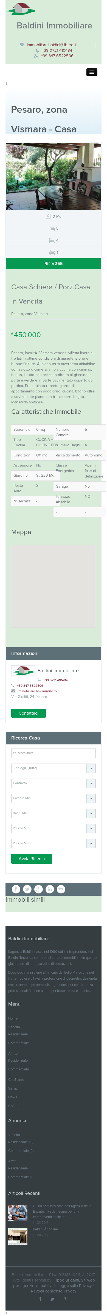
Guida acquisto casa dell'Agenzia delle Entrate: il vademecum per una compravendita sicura (62, 1211)
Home (13, 1018)
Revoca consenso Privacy (53, 1291)
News (12, 1097)
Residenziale (18, 1034)
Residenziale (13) (20, 1142)
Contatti (14, 1106)
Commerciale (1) (20, 1177)
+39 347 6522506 (57, 56)
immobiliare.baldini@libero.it (51, 45)
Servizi (13, 1088)
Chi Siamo (16, 1080)
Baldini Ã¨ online (45, 1229)
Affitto (13, 1053)
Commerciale (18, 1043)
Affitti (12, 1161)
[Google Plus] (65, 1299)
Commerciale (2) (20, 1151)
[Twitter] (52, 1299)
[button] (61, 889)
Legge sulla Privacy (75, 1286)
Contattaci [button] (28, 713)
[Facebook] (40, 1299)
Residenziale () (19, 1168)
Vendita (14, 1027)
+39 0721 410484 (57, 50)
